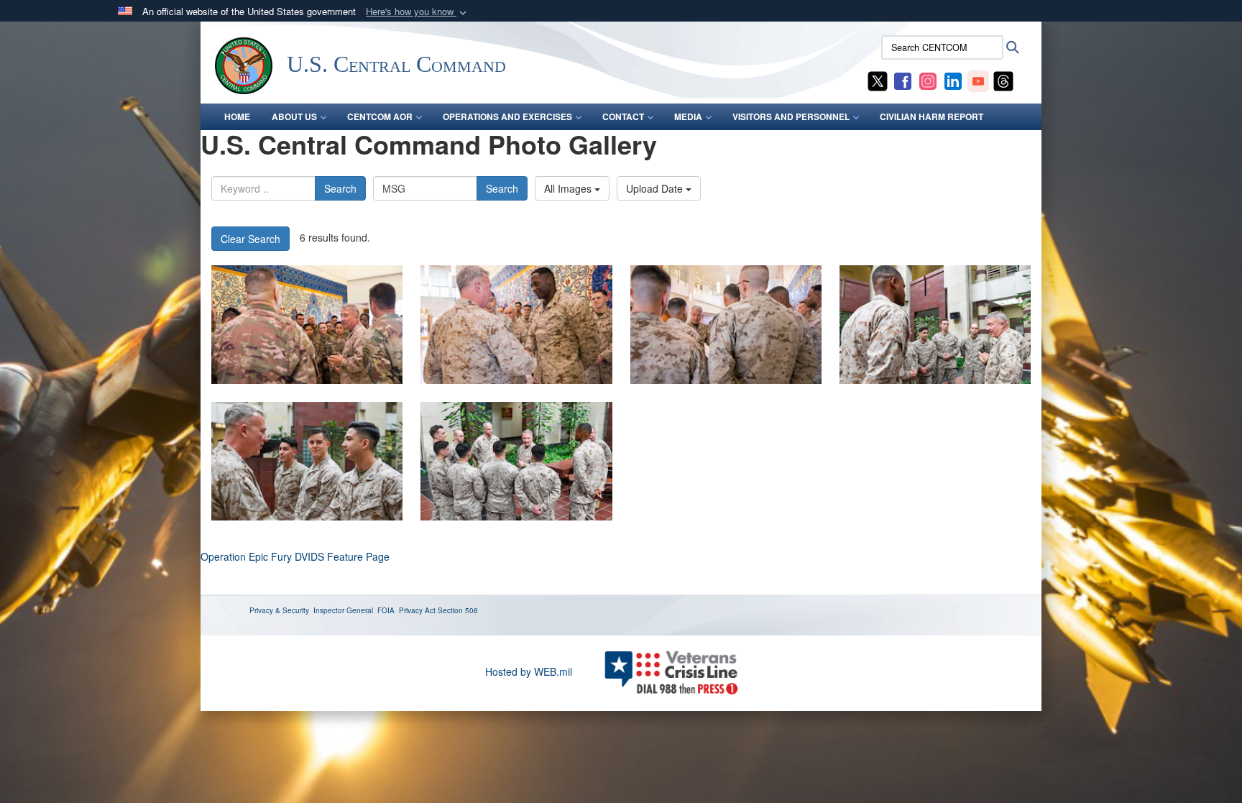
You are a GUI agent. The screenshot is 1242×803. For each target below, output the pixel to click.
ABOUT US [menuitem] (294, 116)
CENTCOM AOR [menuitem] (380, 116)
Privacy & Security (279, 610)
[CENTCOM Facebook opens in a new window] (902, 80)
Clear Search (250, 238)
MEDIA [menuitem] (688, 116)
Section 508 (458, 610)
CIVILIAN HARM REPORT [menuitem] (931, 116)
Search (340, 188)
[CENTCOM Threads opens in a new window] (1003, 80)
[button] (417, 11)
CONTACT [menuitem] (623, 116)
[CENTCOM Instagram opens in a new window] (927, 80)
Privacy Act (417, 610)
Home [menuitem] (237, 116)
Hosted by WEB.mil (528, 671)
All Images (569, 188)
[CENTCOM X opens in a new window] (877, 80)
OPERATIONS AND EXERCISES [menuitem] (507, 116)
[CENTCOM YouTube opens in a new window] (978, 80)
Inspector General (343, 610)
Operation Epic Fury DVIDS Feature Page (295, 556)
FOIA (386, 610)
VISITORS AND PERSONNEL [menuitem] (791, 116)
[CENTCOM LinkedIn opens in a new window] (953, 80)
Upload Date (656, 188)
